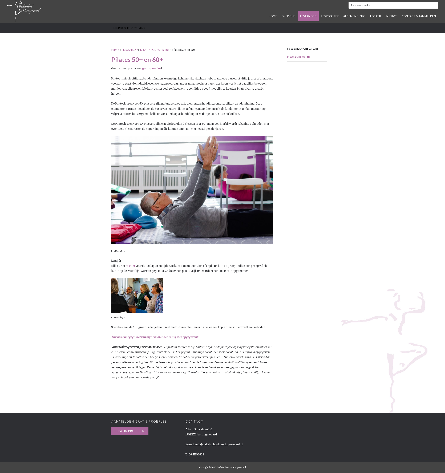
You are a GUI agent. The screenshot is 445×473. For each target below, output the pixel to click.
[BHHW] (24, 18)
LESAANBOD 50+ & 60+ (154, 49)
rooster (130, 265)
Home (115, 49)
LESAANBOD (130, 49)
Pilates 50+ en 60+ (298, 57)
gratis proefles (151, 68)
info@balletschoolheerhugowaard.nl (219, 444)
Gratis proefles (129, 431)
